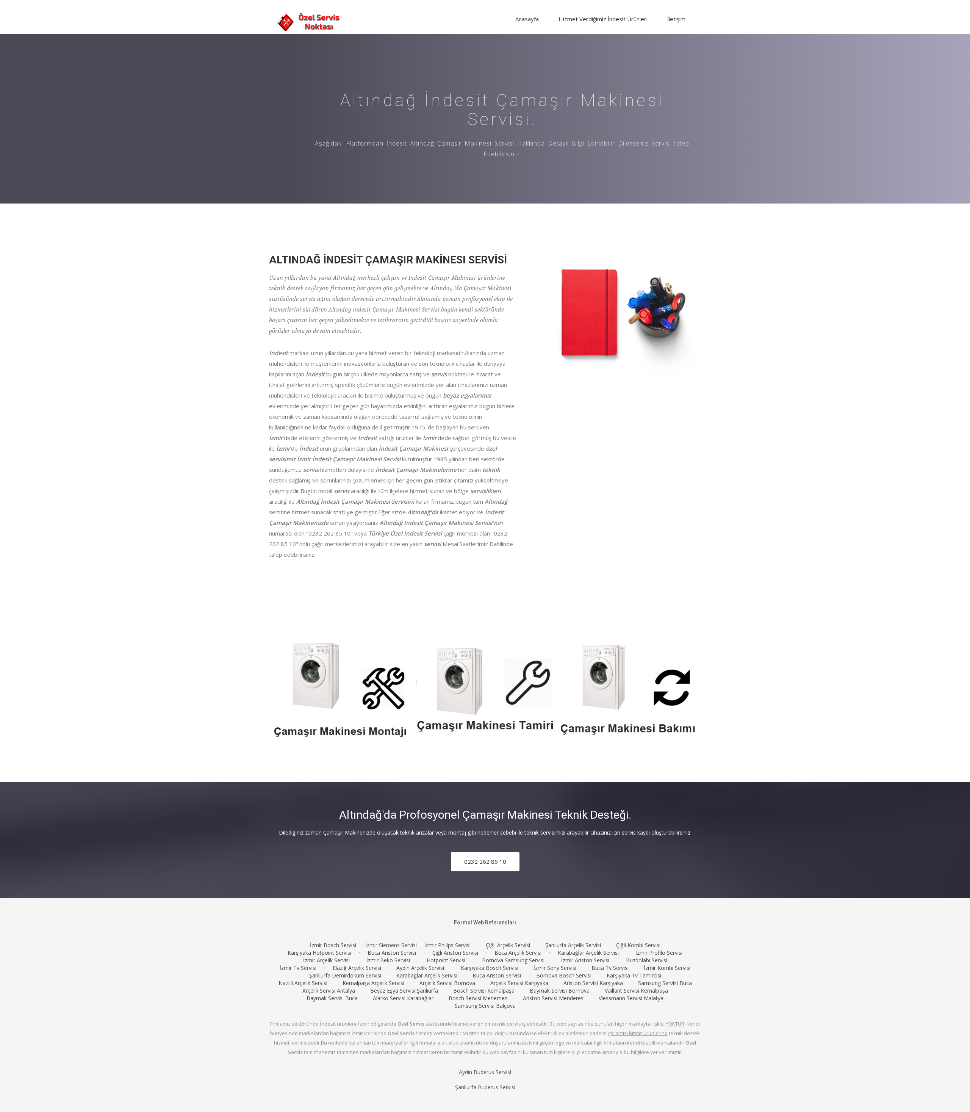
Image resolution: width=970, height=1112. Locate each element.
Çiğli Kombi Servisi (638, 945)
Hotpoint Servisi (446, 960)
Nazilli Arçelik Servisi (302, 983)
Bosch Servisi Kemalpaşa (484, 990)
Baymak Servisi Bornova (560, 990)
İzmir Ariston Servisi (585, 960)
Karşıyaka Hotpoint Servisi (319, 952)
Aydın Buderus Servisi (485, 1072)
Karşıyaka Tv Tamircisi (634, 975)
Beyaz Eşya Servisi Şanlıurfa (404, 990)
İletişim (676, 19)
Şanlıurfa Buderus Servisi (485, 1087)
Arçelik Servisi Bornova (447, 983)
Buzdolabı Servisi (646, 960)
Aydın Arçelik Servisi (420, 967)
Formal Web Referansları (485, 922)
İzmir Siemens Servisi (391, 945)
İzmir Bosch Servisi (333, 945)
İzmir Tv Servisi (298, 967)
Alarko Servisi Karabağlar (403, 998)
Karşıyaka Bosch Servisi (489, 967)
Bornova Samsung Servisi (513, 960)
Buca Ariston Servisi (392, 952)
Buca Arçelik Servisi (517, 952)
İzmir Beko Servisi (388, 960)
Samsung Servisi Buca (665, 983)
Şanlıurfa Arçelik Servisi (573, 945)
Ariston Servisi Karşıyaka (593, 983)
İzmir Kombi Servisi (667, 967)
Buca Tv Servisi (610, 967)
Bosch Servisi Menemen (478, 998)
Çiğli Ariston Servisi (455, 952)
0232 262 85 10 (485, 861)
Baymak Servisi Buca (332, 998)
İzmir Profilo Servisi (658, 952)
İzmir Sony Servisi (555, 967)
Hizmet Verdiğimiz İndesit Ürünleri (603, 19)
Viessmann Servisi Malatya (631, 998)
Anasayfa (527, 19)
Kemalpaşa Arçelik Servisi (373, 983)
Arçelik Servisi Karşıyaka (519, 983)
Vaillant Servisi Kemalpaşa (636, 990)
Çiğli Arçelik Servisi (508, 945)
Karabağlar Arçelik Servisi (588, 952)
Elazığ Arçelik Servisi (357, 967)
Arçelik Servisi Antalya (328, 990)
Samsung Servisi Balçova (485, 1005)
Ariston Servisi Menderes (553, 998)
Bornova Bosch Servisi (563, 975)
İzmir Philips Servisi (447, 945)
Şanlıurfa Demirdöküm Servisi (345, 975)
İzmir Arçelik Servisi (326, 960)
